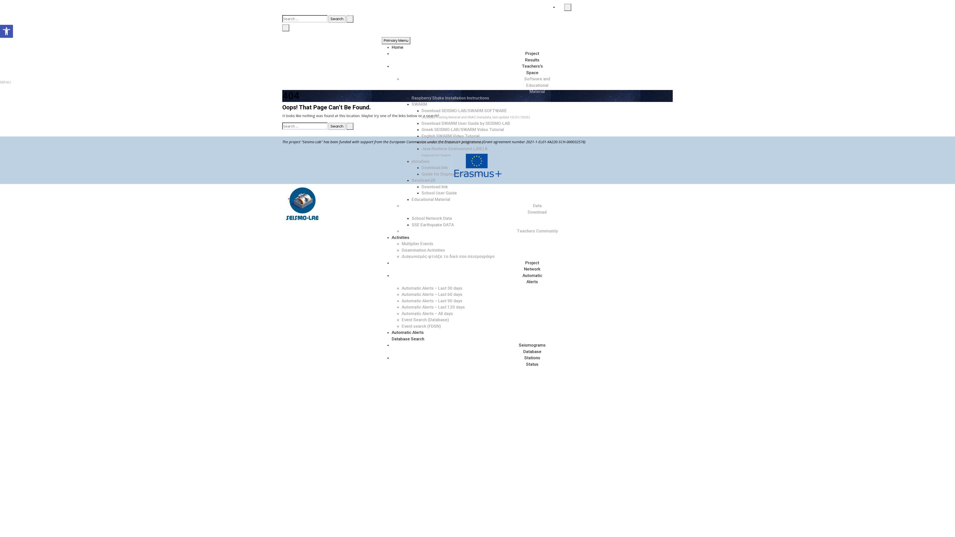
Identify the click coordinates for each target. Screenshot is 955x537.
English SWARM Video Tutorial (450, 136)
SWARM (419, 104)
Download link (435, 186)
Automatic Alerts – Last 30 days (432, 288)
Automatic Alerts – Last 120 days (433, 307)
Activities (400, 237)
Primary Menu (396, 40)
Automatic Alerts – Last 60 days (432, 294)
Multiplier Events (417, 243)
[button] (6, 31)
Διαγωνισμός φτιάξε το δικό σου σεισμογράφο (448, 256)
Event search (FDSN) (421, 326)
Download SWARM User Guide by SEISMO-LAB (466, 123)
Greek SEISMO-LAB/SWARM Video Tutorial (463, 129)
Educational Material (431, 199)
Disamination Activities (423, 250)
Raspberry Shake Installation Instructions (450, 97)
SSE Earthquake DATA (433, 224)
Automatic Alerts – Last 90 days (432, 300)
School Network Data (432, 218)
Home (397, 47)
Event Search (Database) (425, 319)
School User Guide (439, 192)
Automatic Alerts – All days (427, 313)
